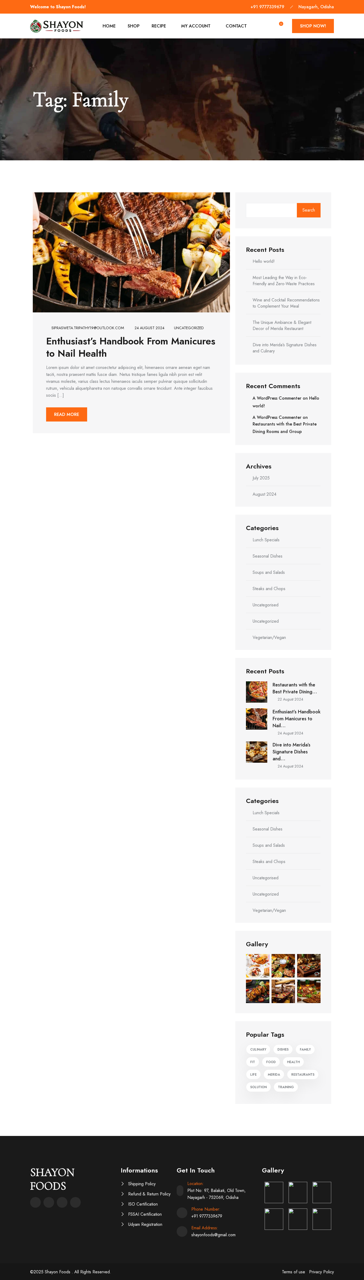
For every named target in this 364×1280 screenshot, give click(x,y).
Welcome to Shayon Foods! (58, 7)
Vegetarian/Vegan (269, 637)
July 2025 (261, 478)
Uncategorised (265, 605)
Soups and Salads (269, 572)
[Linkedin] (62, 1202)
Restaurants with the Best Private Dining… (295, 688)
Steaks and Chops (269, 589)
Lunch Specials (266, 540)
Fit (252, 1062)
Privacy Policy (321, 1272)
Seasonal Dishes (267, 556)
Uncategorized (189, 328)
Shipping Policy (142, 1184)
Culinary (258, 1049)
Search (308, 210)
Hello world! (264, 261)
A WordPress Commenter (277, 398)
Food (271, 1062)
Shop (134, 26)
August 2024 (264, 494)
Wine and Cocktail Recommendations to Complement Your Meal (286, 303)
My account (196, 26)
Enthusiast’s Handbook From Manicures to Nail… (297, 718)
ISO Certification (143, 1204)
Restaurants (302, 1074)
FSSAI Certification (145, 1214)
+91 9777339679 (267, 7)
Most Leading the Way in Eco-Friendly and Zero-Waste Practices (284, 281)
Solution (258, 1087)
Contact (236, 26)
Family (305, 1049)
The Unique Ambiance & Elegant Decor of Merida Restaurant (282, 325)
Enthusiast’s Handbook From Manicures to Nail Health (130, 347)
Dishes (283, 1049)
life (253, 1074)
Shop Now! (313, 26)
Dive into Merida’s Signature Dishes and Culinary (285, 348)
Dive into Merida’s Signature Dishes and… (291, 751)
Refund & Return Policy (149, 1194)
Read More (66, 414)
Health (293, 1062)
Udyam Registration (145, 1224)
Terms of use (293, 1272)
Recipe (159, 26)
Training (286, 1087)
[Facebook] (35, 1202)
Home (109, 26)
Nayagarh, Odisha (316, 7)
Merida (274, 1074)
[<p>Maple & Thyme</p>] (274, 1192)
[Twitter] (48, 1202)
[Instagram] (75, 1202)
